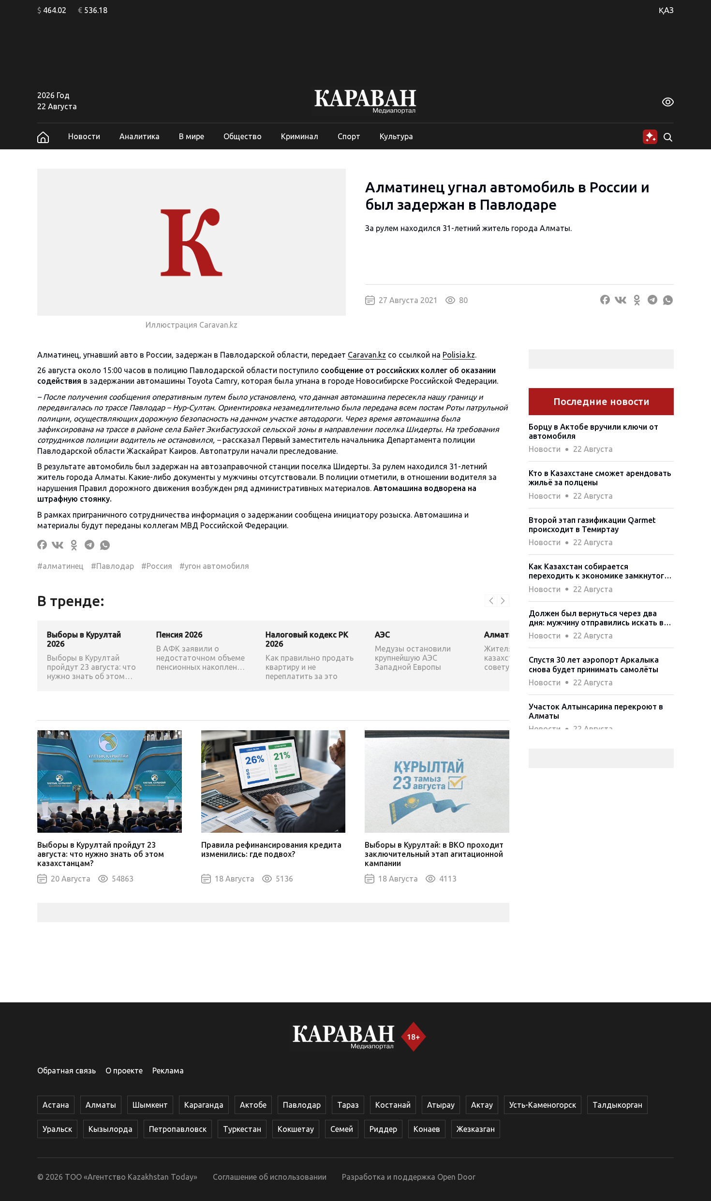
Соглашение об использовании (269, 1176)
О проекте (124, 1070)
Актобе (253, 1104)
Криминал (299, 136)
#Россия (156, 566)
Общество (242, 136)
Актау (482, 1104)
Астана (56, 1104)
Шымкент (150, 1104)
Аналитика (139, 136)
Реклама (168, 1070)
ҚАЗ (666, 10)
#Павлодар (112, 566)
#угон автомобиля (214, 566)
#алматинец (60, 566)
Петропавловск (178, 1129)
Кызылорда (111, 1129)
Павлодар (302, 1104)
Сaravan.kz (367, 354)
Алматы (101, 1104)
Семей (341, 1129)
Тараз (348, 1104)
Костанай (393, 1104)
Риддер (383, 1129)
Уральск (57, 1129)
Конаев (427, 1129)
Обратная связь (66, 1070)
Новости (84, 136)
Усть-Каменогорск (542, 1104)
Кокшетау (296, 1129)
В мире (191, 136)
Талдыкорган (617, 1104)
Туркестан (242, 1129)
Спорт (349, 136)
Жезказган (476, 1129)
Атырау (441, 1104)
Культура (396, 136)
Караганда (203, 1104)
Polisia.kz (459, 354)
